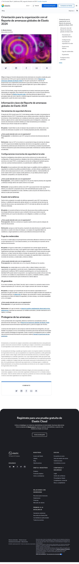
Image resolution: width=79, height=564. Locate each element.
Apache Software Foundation (63, 549)
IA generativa (65, 54)
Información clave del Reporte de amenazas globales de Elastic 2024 (66, 29)
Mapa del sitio (24, 541)
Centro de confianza (59, 476)
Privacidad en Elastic (59, 478)
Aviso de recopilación (41, 554)
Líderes (35, 458)
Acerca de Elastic (38, 456)
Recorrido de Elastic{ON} (40, 515)
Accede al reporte (42, 1)
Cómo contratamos (38, 476)
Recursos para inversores (40, 496)
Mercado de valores (38, 502)
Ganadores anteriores (39, 513)
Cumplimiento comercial (60, 480)
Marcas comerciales (13, 539)
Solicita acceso (58, 460)
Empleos (35, 471)
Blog (3, 10)
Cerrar (60, 62)
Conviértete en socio (59, 463)
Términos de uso (22, 539)
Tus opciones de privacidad (53, 554)
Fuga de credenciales (67, 51)
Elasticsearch (32, 427)
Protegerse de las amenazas (65, 58)
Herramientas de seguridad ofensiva (67, 35)
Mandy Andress (7, 30)
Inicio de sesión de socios (61, 458)
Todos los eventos (38, 520)
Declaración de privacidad (15, 541)
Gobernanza (36, 498)
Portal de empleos (38, 473)
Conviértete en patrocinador (41, 518)
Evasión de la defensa (65, 47)
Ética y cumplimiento (59, 483)
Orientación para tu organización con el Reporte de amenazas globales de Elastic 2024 (66, 22)
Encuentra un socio (59, 456)
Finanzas (35, 500)
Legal (55, 473)
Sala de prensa (37, 463)
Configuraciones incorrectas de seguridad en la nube (67, 41)
